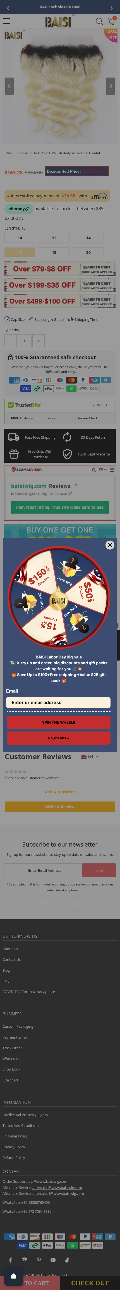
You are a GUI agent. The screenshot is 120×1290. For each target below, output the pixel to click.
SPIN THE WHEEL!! (58, 722)
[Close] (110, 545)
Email (12, 691)
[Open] (13, 1276)
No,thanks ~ (58, 738)
